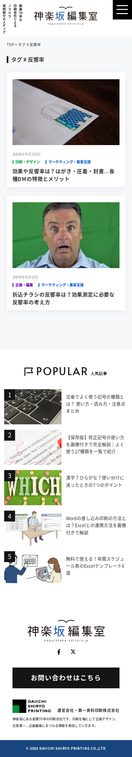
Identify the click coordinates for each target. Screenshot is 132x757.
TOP (10, 44)
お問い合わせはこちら (66, 678)
